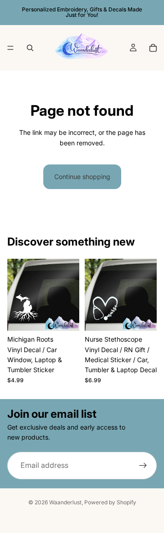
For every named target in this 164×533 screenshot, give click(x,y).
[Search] (30, 48)
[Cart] (153, 48)
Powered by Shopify (110, 502)
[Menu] (10, 47)
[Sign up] (143, 465)
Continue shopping (82, 176)
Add (73, 319)
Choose (151, 319)
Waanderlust (65, 502)
